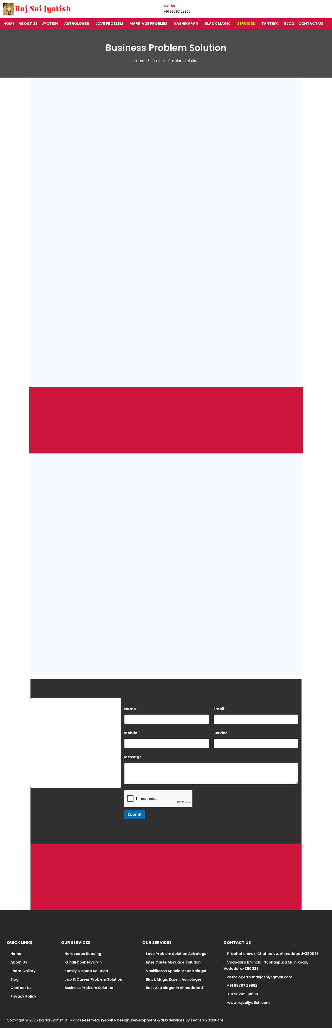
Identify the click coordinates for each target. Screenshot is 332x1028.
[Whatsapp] (327, 8)
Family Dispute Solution (86, 970)
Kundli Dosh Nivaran (83, 962)
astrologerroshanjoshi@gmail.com (66, 758)
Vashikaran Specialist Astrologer (176, 970)
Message (133, 757)
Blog (14, 979)
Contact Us (20, 987)
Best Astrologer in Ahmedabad (174, 987)
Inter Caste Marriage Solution (173, 962)
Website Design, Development (128, 1020)
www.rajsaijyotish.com (248, 1002)
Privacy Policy (23, 996)
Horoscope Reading (83, 953)
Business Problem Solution (89, 987)
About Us (18, 962)
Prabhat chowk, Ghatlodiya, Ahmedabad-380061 (272, 953)
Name (131, 709)
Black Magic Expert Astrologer (173, 979)
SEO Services (173, 1020)
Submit (135, 814)
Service (221, 733)
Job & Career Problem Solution (93, 979)
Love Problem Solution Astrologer (177, 953)
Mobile (132, 733)
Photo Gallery (23, 970)
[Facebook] (310, 8)
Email (220, 709)
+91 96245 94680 (242, 994)
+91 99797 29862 (170, 645)
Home (139, 60)
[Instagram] (318, 8)
